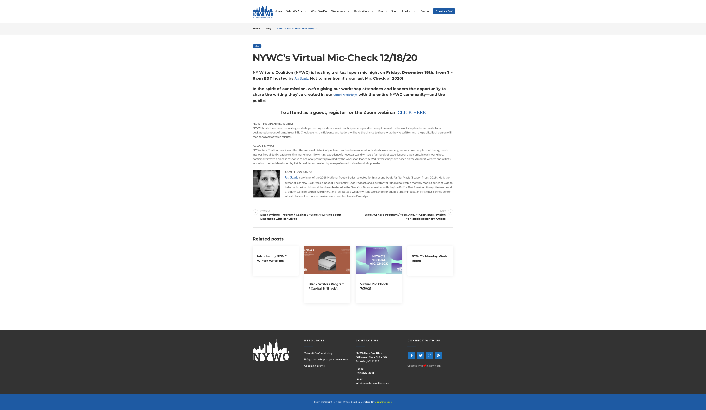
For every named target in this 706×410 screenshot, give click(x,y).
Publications (362, 11)
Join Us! (407, 11)
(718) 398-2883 (365, 373)
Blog (257, 46)
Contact (425, 11)
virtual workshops (345, 95)
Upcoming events (314, 365)
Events (382, 11)
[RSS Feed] (438, 355)
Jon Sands (291, 177)
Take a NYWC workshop (318, 353)
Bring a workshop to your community (326, 359)
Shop (394, 11)
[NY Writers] (263, 11)
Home (278, 11)
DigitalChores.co (383, 402)
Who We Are (294, 11)
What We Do (319, 11)
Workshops (338, 11)
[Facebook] (411, 355)
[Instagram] (429, 355)
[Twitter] (420, 355)
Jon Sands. (302, 78)
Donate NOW (444, 11)
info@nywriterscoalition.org (372, 382)
